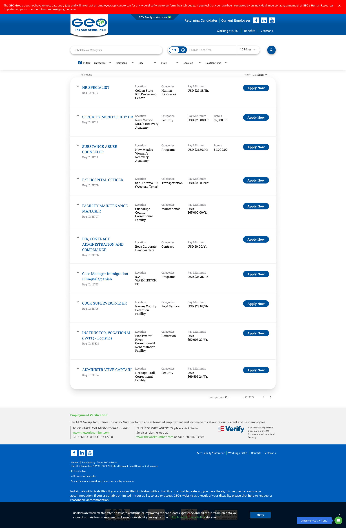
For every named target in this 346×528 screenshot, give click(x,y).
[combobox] (116, 50)
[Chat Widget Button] (338, 520)
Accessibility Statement (211, 453)
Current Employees (236, 20)
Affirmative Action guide (83, 476)
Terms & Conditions (107, 462)
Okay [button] (260, 515)
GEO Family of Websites (153, 17)
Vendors (75, 462)
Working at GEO (227, 31)
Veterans (267, 31)
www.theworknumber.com (91, 433)
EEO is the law (78, 471)
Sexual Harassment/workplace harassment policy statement (102, 481)
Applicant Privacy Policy (188, 517)
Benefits (249, 31)
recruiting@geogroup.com (60, 9)
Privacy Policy (88, 462)
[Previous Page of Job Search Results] (263, 397)
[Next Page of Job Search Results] (270, 397)
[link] (173, 92)
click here (247, 496)
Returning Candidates (201, 20)
